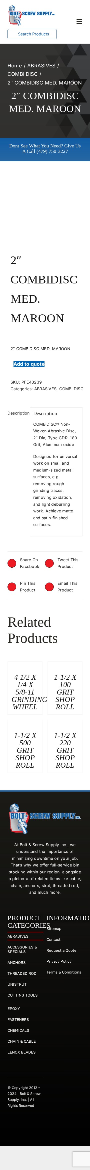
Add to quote (29, 364)
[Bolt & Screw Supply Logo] (32, 6)
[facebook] (10, 1121)
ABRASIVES (45, 388)
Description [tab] (17, 413)
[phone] (18, 1121)
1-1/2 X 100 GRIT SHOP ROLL (65, 692)
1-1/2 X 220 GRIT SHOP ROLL (65, 750)
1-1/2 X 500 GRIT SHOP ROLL (25, 750)
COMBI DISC (71, 388)
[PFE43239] (45, 213)
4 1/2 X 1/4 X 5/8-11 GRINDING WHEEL (30, 692)
